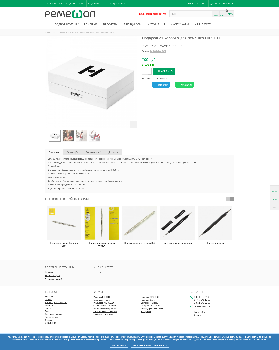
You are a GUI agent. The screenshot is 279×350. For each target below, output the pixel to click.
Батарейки (146, 311)
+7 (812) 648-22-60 (96, 3)
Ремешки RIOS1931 (150, 297)
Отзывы (48, 320)
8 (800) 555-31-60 (202, 297)
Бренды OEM (132, 24)
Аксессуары (180, 24)
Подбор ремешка (66, 24)
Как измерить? (93, 152)
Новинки (49, 272)
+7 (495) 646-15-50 (74, 3)
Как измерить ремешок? (56, 302)
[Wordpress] (101, 273)
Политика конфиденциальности (150, 345)
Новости (49, 305)
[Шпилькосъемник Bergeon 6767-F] (101, 223)
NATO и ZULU (156, 24)
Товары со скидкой (53, 279)
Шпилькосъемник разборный (177, 243)
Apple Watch (204, 24)
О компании (50, 323)
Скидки (48, 308)
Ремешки (90, 24)
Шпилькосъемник (215, 243)
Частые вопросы (52, 317)
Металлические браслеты (105, 309)
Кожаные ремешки (102, 300)
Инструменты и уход (64, 32)
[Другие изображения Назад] (46, 137)
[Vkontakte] (106, 273)
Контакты (201, 3)
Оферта (198, 315)
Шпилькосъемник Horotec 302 (139, 243)
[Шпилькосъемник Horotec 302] (139, 223)
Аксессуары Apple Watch (152, 309)
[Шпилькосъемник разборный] (177, 223)
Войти (190, 3)
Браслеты (110, 24)
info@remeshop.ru (118, 3)
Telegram (162, 85)
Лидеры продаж (52, 276)
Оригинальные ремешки (104, 306)
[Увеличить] (133, 124)
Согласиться (119, 345)
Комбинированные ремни (105, 311)
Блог (47, 311)
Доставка (214, 3)
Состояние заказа (53, 314)
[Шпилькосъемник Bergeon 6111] (64, 223)
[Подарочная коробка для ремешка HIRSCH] (55, 136)
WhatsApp (186, 85)
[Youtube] (95, 273)
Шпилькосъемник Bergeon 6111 (64, 245)
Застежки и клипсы (149, 303)
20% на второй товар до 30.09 (152, 14)
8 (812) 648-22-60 (202, 303)
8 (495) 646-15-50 (202, 300)
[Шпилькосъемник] (215, 223)
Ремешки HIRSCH (101, 297)
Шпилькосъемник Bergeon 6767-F (102, 245)
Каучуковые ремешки (103, 314)
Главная (49, 32)
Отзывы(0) (72, 152)
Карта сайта (199, 312)
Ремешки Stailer (148, 300)
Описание (54, 152)
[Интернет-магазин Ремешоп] (70, 14)
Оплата (48, 300)
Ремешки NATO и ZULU (104, 303)
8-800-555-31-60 (54, 3)
